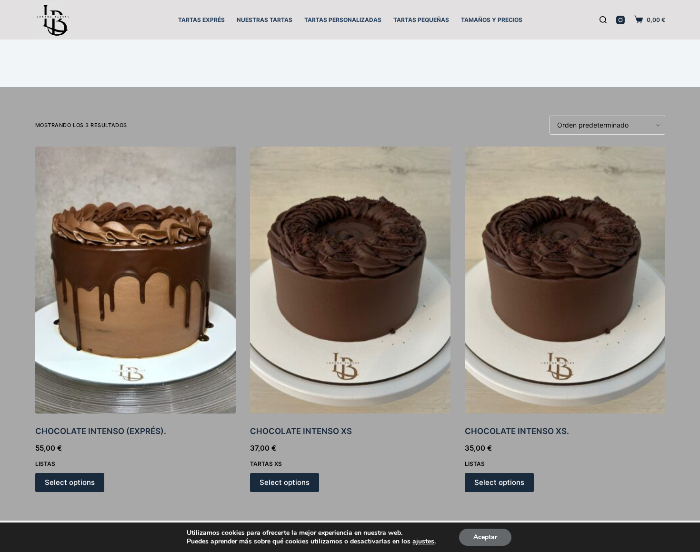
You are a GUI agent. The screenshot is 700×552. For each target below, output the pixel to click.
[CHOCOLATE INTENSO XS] (350, 280)
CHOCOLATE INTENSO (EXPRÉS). (100, 431)
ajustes (423, 541)
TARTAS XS (266, 463)
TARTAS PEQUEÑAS (421, 19)
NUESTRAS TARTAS (264, 19)
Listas (45, 463)
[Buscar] (603, 19)
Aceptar (485, 537)
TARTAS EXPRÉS (201, 19)
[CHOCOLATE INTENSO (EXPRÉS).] (135, 280)
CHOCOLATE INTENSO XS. (517, 431)
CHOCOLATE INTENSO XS (301, 431)
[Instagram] (620, 20)
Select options (70, 482)
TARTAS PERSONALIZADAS (342, 19)
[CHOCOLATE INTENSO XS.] (565, 280)
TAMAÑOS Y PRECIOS (491, 19)
